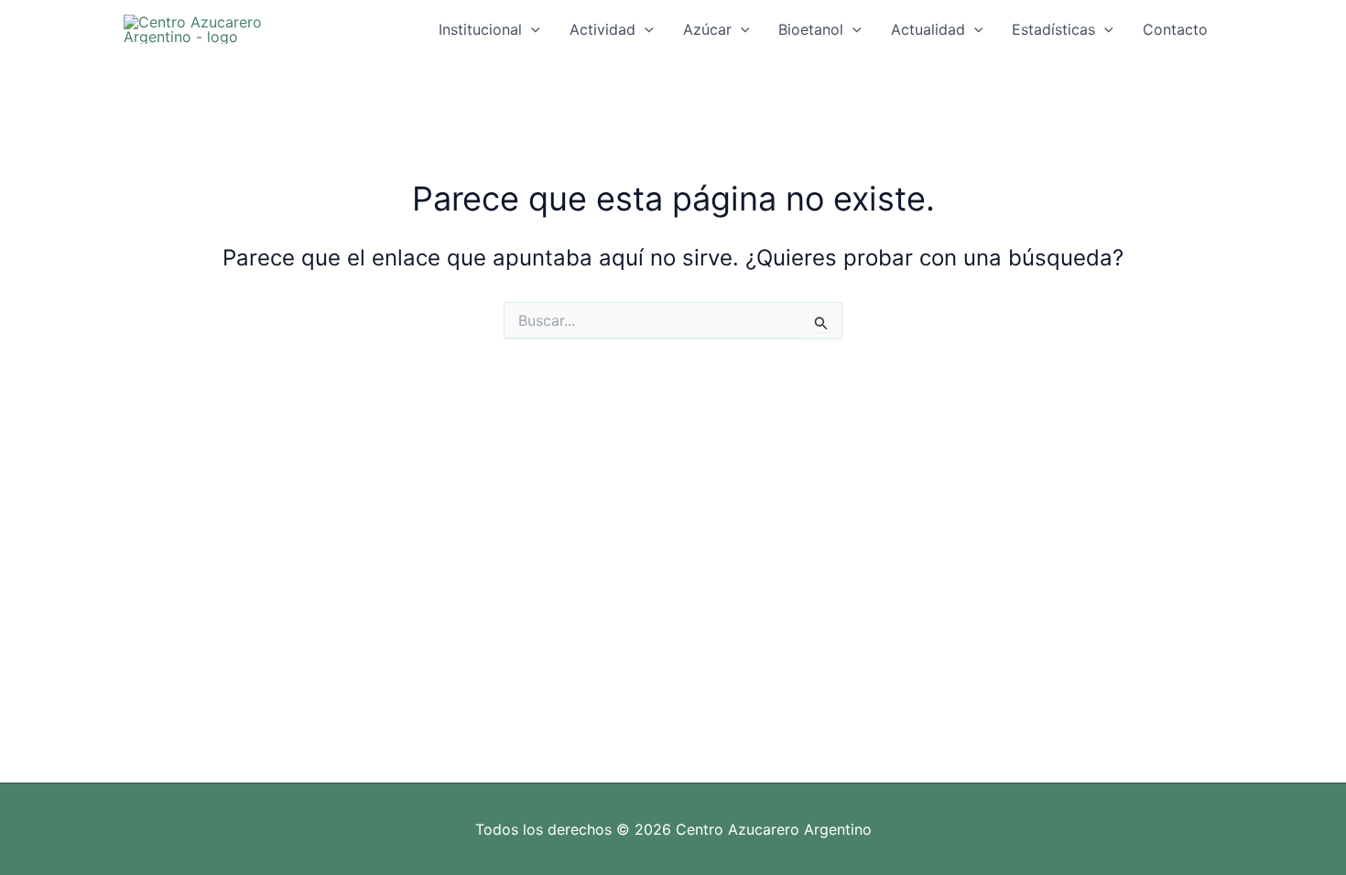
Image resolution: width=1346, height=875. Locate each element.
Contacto (1175, 29)
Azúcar (707, 29)
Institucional (480, 29)
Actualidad (928, 29)
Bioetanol (810, 29)
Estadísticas (1053, 29)
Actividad (602, 29)
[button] (531, 29)
